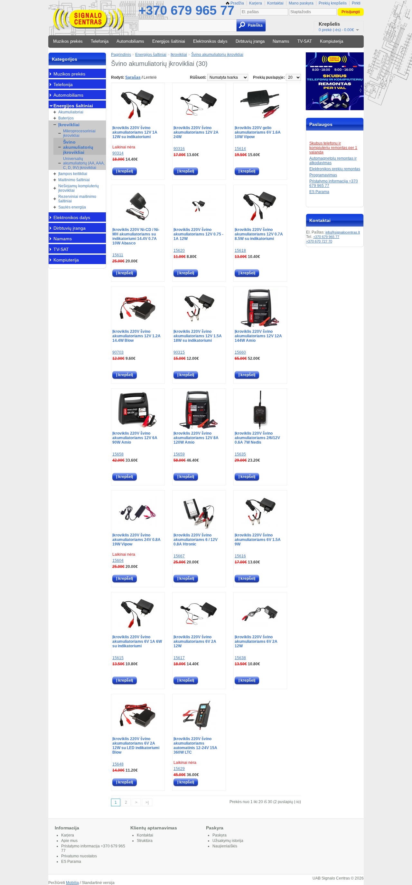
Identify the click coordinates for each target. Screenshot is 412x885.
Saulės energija (72, 207)
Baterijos (66, 118)
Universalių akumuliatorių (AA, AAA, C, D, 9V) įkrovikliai (84, 163)
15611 (117, 255)
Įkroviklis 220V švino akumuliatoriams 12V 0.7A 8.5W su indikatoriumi (259, 234)
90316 (179, 148)
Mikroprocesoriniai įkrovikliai (79, 133)
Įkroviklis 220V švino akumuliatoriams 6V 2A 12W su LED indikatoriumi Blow (135, 746)
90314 (118, 153)
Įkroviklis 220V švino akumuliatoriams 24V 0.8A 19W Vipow (136, 539)
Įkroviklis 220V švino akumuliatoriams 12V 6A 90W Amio (134, 438)
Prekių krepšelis (333, 3)
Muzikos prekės (68, 41)
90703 (118, 352)
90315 (179, 352)
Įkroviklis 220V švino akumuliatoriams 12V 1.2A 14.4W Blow (136, 336)
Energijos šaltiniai (168, 41)
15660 (240, 352)
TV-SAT (304, 41)
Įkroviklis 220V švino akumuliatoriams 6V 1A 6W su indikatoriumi (137, 641)
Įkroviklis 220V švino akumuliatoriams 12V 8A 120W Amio (196, 438)
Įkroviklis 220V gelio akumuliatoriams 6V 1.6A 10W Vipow (258, 132)
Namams (281, 41)
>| (147, 802)
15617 (179, 658)
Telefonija (99, 41)
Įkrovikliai (69, 124)
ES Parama (319, 192)
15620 (179, 250)
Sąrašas (133, 77)
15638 (240, 658)
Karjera (255, 3)
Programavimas (323, 175)
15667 (179, 556)
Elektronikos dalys (210, 41)
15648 (118, 764)
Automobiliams (130, 41)
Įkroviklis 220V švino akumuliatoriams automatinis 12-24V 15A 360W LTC (195, 746)
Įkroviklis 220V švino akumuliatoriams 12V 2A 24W (196, 132)
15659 (179, 454)
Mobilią (72, 883)
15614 (240, 148)
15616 (240, 556)
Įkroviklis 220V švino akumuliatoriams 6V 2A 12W (194, 641)
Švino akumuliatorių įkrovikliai (78, 147)
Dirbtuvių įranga (250, 41)
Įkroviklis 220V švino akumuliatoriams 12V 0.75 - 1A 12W (198, 234)
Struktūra (145, 840)
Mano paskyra (301, 3)
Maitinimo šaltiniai (74, 180)
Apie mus (69, 840)
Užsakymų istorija (227, 840)
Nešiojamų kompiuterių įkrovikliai (78, 188)
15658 (118, 454)
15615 (118, 658)
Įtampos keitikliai (72, 174)
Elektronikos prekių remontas (334, 169)
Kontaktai (275, 3)
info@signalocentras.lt (342, 232)
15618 (240, 250)
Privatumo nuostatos (79, 856)
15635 (240, 454)
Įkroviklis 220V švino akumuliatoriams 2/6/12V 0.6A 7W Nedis (257, 438)
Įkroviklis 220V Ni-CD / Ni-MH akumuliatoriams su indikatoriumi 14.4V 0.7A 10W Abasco (135, 236)
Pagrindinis (121, 54)
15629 (179, 768)
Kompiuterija (331, 41)
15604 (118, 560)
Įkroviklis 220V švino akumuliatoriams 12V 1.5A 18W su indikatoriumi (197, 336)
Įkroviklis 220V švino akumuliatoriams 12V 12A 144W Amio (258, 336)
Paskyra (219, 835)
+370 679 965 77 (186, 10)
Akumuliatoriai (70, 112)
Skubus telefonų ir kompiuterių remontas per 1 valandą (333, 148)
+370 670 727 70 (319, 241)
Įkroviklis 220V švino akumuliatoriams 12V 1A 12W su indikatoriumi (134, 132)
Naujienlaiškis (224, 846)
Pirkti (356, 3)
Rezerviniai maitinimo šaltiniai (77, 198)
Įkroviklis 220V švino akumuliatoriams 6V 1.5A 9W (258, 539)
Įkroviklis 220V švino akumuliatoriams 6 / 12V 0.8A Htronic (195, 539)
